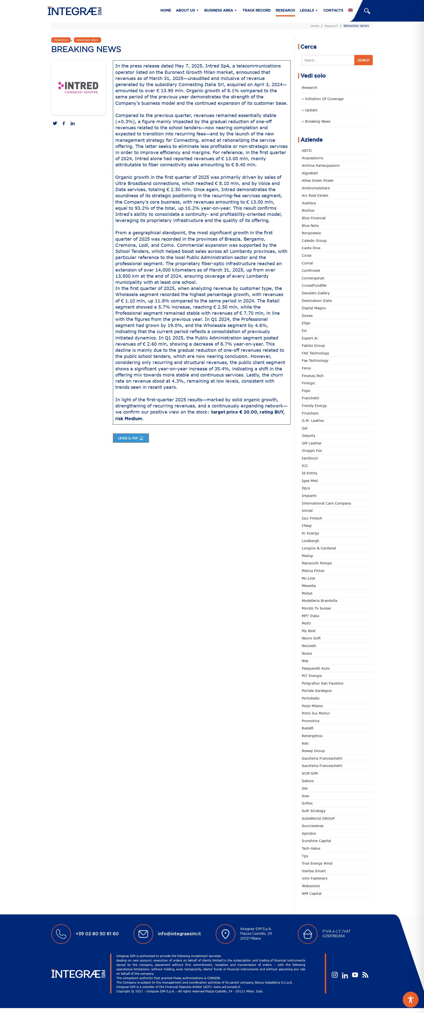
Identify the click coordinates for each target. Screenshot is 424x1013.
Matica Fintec (313, 571)
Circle (306, 255)
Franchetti (310, 398)
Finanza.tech (313, 376)
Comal (307, 263)
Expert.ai (310, 338)
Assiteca (309, 203)
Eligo (306, 323)
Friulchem (310, 413)
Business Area (218, 10)
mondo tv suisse (316, 608)
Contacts (333, 10)
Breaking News (87, 40)
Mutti (306, 623)
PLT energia (312, 676)
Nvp (305, 661)
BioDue (308, 210)
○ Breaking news (316, 121)
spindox (309, 833)
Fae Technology (315, 360)
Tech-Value (311, 848)
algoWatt (310, 173)
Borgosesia (311, 233)
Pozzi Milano (312, 706)
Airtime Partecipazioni (321, 165)
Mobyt (307, 593)
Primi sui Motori (316, 713)
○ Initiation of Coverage (323, 99)
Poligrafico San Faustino (323, 683)
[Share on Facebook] (63, 124)
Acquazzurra (312, 158)
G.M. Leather (313, 420)
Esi (304, 330)
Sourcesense (312, 826)
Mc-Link (308, 578)
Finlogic (308, 383)
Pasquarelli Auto (316, 668)
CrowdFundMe (314, 285)
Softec (307, 803)
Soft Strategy (313, 811)
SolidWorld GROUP (318, 818)
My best (309, 631)
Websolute (311, 886)
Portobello (310, 698)
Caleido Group (314, 240)
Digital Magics (314, 308)
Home (165, 10)
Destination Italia (317, 301)
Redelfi (308, 728)
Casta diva (311, 248)
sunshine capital (316, 841)
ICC (305, 466)
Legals (307, 10)
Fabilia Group (313, 345)
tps (305, 856)
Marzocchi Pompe (317, 563)
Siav (305, 796)
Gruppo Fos (312, 450)
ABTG (307, 150)
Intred (307, 510)
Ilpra (306, 488)
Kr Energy (310, 533)
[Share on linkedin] (72, 124)
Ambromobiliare (316, 188)
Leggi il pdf (128, 438)
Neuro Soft (311, 638)
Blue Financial (314, 218)
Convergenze (313, 278)
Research (285, 10)
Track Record (256, 10)
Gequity (308, 435)
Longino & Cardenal (319, 548)
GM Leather (312, 443)
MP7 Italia (310, 616)
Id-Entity (309, 473)
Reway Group (313, 751)
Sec (305, 788)
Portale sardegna (316, 690)
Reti (305, 743)
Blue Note (310, 225)
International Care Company (326, 503)
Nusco (307, 653)
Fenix (306, 368)
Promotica (310, 721)
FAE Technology (315, 353)
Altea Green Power (318, 180)
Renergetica (312, 736)
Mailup (307, 556)
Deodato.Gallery (316, 293)
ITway (307, 525)
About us (185, 10)
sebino (308, 781)
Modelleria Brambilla (319, 600)
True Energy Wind (317, 863)
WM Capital (311, 893)
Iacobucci (310, 458)
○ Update (309, 110)
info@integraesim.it (179, 934)
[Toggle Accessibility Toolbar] (410, 999)
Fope (306, 391)
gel (304, 428)
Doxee (307, 315)
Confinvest (311, 270)
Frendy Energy (314, 405)
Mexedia (309, 586)
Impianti (309, 496)
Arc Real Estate (315, 195)
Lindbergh (310, 541)
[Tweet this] (55, 124)
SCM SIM (310, 773)
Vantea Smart (314, 871)
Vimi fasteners (314, 878)
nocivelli (309, 646)
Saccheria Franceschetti (322, 758)
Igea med (310, 481)
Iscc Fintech (312, 518)
